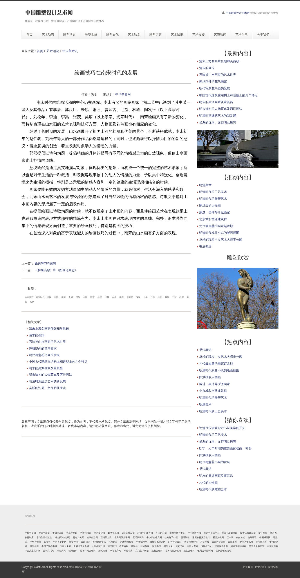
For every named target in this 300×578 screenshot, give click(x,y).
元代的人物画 (208, 482)
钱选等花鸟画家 (45, 263)
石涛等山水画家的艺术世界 (47, 342)
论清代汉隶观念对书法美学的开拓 (222, 428)
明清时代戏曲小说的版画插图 (219, 233)
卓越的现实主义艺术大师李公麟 (220, 239)
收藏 (181, 297)
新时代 (130, 297)
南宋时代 (40, 297)
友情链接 (273, 567)
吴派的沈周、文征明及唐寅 (47, 388)
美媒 (121, 297)
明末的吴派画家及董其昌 (46, 368)
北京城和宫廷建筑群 (213, 219)
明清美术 (205, 185)
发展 (49, 297)
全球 (85, 297)
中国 (56, 297)
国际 (78, 297)
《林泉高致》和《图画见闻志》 (56, 270)
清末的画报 (36, 335)
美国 (63, 297)
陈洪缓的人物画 (210, 205)
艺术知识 (53, 51)
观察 (32, 301)
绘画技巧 (29, 297)
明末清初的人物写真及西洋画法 (50, 375)
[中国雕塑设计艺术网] (49, 12)
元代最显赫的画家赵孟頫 (216, 226)
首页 (40, 51)
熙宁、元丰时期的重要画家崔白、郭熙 (225, 448)
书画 (174, 297)
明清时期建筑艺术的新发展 (47, 381)
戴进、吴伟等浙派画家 (214, 212)
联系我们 (260, 567)
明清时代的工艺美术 (213, 192)
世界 (107, 297)
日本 (152, 297)
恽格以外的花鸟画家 (43, 348)
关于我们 (247, 567)
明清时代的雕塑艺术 (213, 198)
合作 (114, 297)
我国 (167, 297)
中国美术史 (70, 51)
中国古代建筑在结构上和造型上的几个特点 (58, 361)
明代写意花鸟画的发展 (44, 355)
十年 (145, 297)
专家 (138, 297)
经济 (100, 297)
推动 (160, 297)
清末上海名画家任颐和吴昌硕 (49, 328)
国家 (92, 297)
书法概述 (205, 246)
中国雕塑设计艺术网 (237, 13)
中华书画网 (123, 94)
